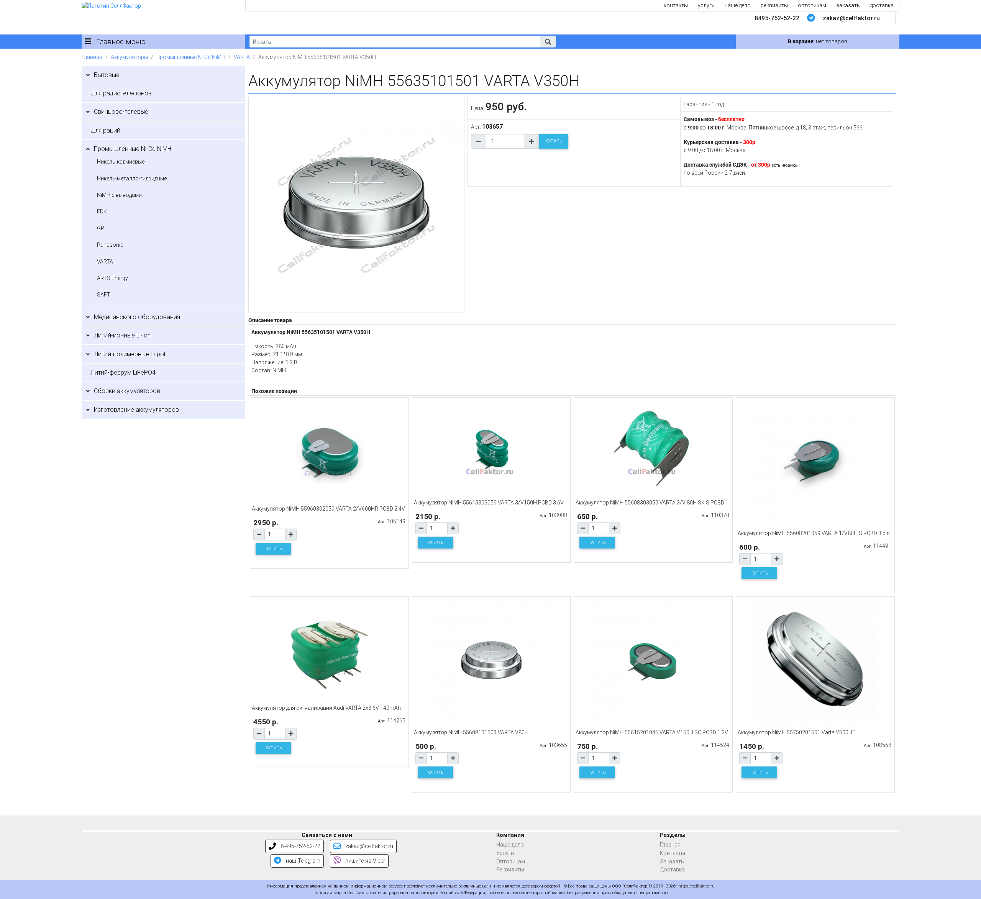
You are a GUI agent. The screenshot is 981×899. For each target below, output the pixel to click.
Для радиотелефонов (121, 93)
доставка (882, 5)
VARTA (242, 57)
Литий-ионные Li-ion (122, 335)
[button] (548, 41)
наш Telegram (302, 861)
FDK (102, 211)
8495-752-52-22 (777, 18)
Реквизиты (510, 869)
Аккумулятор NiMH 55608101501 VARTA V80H (471, 732)
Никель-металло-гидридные (132, 178)
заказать (848, 5)
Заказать (672, 861)
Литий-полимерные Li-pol (129, 354)
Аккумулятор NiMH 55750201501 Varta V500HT (797, 732)
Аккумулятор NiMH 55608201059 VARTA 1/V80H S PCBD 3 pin (814, 533)
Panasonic (110, 245)
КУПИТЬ (553, 141)
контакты (676, 5)
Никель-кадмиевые (120, 162)
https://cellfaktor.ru (696, 886)
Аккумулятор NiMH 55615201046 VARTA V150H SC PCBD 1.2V (652, 732)
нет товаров (817, 41)
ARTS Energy (112, 278)
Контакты (672, 853)
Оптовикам (510, 861)
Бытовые (107, 75)
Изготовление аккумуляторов (136, 409)
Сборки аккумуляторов (127, 391)
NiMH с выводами (119, 195)
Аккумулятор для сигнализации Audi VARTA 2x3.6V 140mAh (326, 708)
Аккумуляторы (129, 57)
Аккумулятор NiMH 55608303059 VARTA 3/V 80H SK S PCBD (650, 502)
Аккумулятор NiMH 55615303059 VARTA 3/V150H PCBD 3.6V (489, 502)
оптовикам (812, 5)
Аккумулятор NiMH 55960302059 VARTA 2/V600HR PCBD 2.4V (328, 509)
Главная (92, 57)
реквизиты (774, 5)
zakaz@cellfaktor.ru (851, 18)
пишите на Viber (364, 861)
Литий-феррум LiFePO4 (123, 372)
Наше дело (510, 845)
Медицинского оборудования (137, 317)
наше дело (738, 5)
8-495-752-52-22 (299, 846)
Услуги (505, 853)
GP (100, 228)
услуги (706, 5)
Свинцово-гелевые (121, 111)
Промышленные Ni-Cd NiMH (190, 57)
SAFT (103, 294)
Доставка (672, 869)
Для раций (105, 130)
